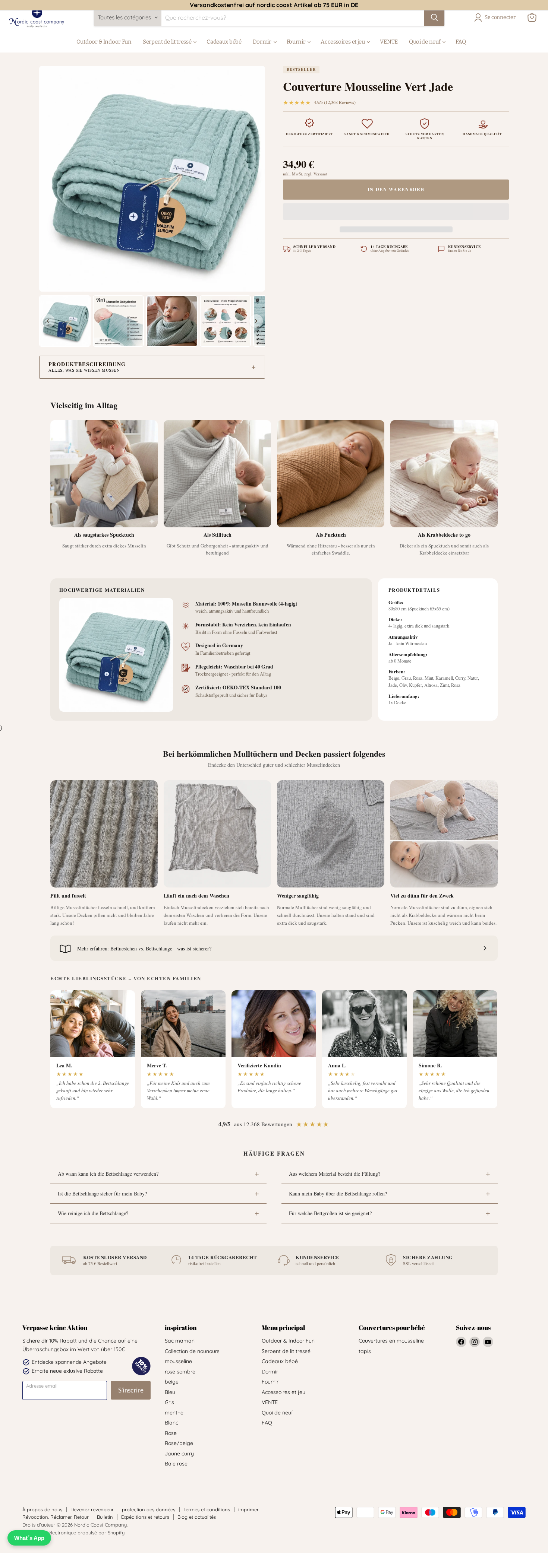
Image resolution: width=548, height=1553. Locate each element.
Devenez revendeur (92, 1509)
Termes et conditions (206, 1509)
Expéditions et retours (145, 1517)
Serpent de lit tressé (167, 41)
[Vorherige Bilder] (48, 321)
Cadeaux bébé (224, 41)
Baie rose (176, 1463)
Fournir (297, 41)
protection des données (148, 1509)
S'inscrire (131, 1390)
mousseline (178, 1361)
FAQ (461, 41)
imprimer (248, 1509)
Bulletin (105, 1517)
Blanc (171, 1422)
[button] (396, 213)
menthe (174, 1412)
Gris (169, 1402)
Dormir (263, 41)
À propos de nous (42, 1509)
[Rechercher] (434, 17)
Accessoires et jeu (343, 41)
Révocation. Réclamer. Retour (55, 1517)
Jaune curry (179, 1453)
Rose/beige (179, 1443)
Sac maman (180, 1340)
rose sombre (180, 1371)
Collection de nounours (192, 1351)
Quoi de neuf (425, 41)
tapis (365, 1351)
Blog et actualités (196, 1517)
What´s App (29, 1538)
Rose (171, 1433)
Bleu (170, 1392)
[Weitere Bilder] (256, 321)
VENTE (389, 41)
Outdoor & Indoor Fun (104, 41)
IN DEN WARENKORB (396, 189)
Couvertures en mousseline (391, 1340)
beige (172, 1381)
